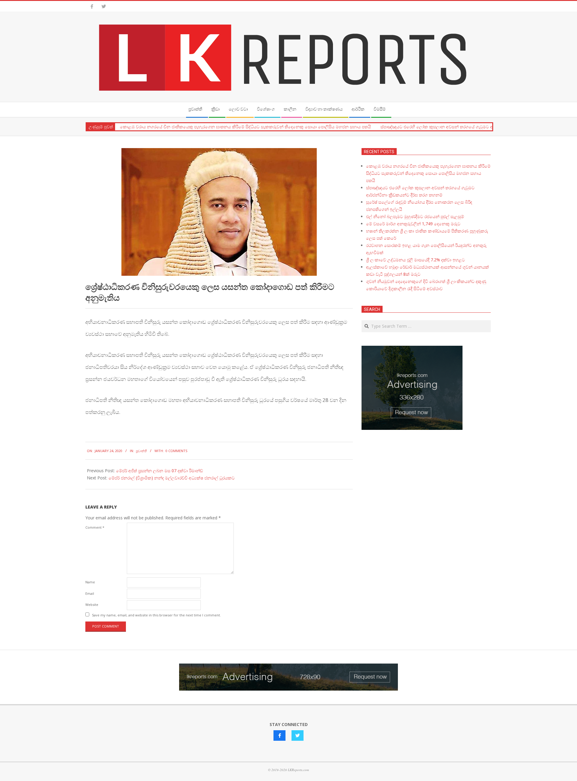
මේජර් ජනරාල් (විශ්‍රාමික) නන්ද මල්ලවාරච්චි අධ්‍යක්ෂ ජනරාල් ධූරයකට (171, 478)
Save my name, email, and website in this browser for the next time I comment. (156, 615)
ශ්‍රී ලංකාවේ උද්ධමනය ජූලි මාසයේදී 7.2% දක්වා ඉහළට (415, 260)
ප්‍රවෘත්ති (141, 450)
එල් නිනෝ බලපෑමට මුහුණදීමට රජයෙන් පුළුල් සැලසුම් (415, 216)
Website (91, 604)
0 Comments (176, 450)
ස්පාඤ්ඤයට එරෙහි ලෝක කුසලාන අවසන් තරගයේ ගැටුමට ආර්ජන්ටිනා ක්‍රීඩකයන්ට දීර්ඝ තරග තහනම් (473, 126)
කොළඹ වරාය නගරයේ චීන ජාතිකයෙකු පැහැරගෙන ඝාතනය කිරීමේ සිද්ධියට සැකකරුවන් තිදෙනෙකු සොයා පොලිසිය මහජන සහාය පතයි (245, 126)
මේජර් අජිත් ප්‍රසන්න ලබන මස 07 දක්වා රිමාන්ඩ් (159, 470)
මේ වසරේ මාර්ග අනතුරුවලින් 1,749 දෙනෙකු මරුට (413, 223)
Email (89, 593)
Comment (94, 527)
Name (90, 582)
